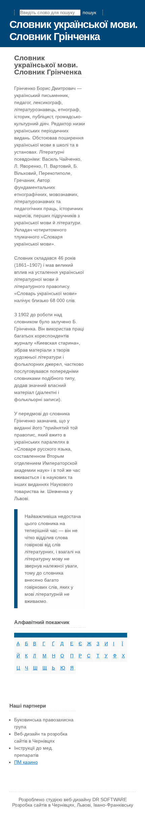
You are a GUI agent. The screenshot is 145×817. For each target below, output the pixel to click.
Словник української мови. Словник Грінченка (73, 30)
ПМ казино (26, 762)
